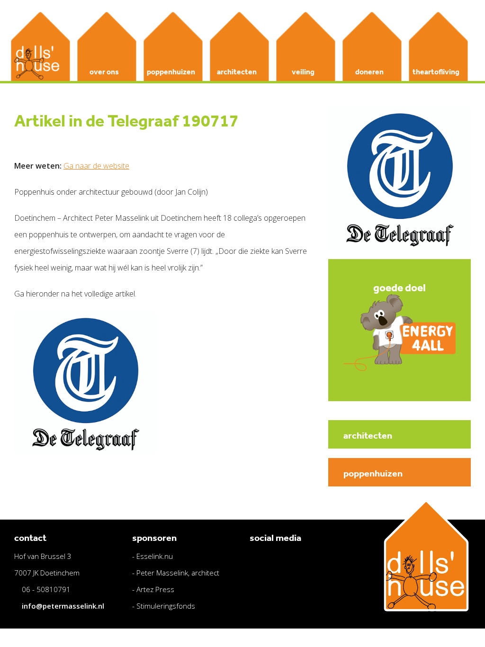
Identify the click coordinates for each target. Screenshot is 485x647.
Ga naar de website (96, 166)
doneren (369, 71)
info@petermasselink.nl (63, 606)
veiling (303, 71)
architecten (237, 71)
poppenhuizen (171, 71)
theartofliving (436, 71)
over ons (104, 71)
